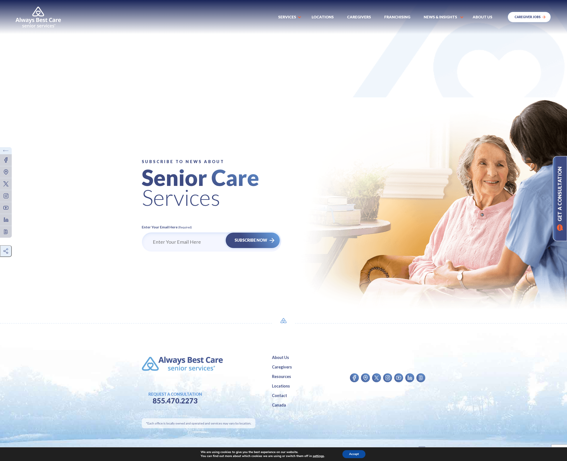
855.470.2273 (175, 401)
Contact (279, 395)
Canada (279, 405)
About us (482, 17)
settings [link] (318, 456)
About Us (280, 357)
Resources (281, 376)
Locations (323, 17)
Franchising (397, 17)
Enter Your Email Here (167, 227)
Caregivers (359, 17)
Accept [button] (354, 454)
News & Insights (440, 17)
